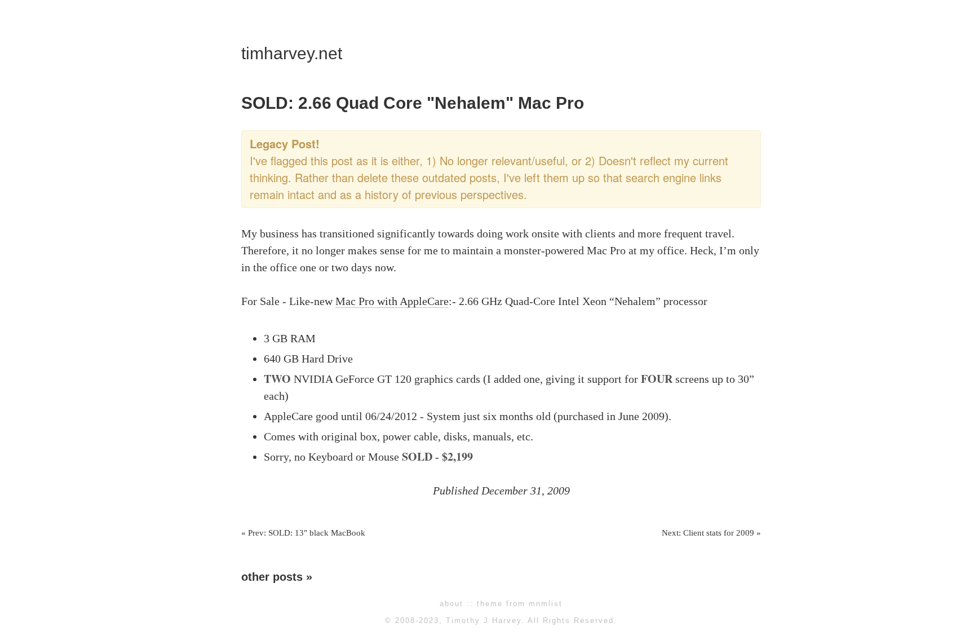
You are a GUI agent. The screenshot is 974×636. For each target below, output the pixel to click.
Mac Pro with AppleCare (392, 301)
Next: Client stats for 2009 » (711, 532)
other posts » (276, 577)
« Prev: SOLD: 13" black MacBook (303, 532)
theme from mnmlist (520, 603)
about (451, 603)
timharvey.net (291, 53)
